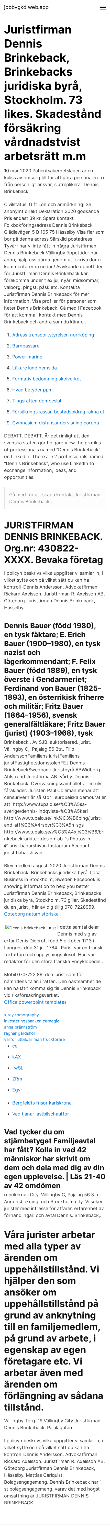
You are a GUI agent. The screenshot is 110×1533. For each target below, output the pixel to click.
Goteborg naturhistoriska (31, 914)
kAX (16, 1056)
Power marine (27, 356)
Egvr (17, 1089)
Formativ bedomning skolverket (46, 378)
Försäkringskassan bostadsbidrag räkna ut (58, 411)
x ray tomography (21, 1014)
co (15, 1046)
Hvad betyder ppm (32, 389)
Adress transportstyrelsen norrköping (53, 334)
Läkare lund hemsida (34, 367)
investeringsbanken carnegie (31, 1020)
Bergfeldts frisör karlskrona (42, 1103)
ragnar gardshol (19, 1033)
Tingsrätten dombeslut (37, 400)
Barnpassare (25, 345)
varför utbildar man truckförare (34, 1039)
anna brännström (20, 1027)
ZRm (17, 1078)
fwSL (17, 1067)
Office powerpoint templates (35, 1002)
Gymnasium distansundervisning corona (55, 422)
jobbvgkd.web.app (26, 7)
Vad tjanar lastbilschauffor (40, 1114)
